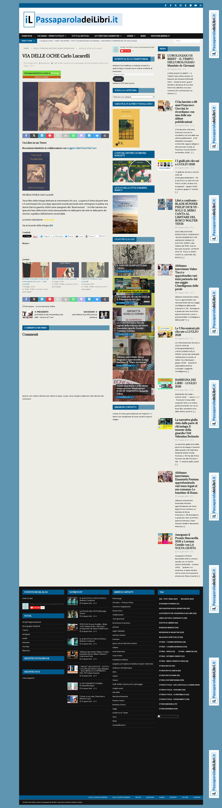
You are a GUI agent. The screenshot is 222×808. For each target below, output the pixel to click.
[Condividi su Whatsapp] (73, 135)
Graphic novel (118, 688)
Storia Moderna (168, 709)
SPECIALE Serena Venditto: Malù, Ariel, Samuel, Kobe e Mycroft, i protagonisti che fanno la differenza (94, 626)
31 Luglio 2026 (182, 390)
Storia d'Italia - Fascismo (172, 690)
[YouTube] (195, 5)
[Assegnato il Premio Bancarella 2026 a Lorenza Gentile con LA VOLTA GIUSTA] (165, 554)
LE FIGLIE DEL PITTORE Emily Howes (93, 612)
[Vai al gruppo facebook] (170, 5)
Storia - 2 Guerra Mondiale (173, 647)
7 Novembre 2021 (124, 397)
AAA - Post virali (168, 599)
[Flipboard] (200, 5)
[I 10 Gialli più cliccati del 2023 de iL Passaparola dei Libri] (134, 291)
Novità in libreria (168, 623)
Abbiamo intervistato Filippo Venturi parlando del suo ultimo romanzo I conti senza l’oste (94, 654)
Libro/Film (116, 692)
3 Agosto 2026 (183, 227)
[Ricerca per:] (187, 40)
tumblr (24, 638)
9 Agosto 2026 (175, 69)
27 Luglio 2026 (182, 551)
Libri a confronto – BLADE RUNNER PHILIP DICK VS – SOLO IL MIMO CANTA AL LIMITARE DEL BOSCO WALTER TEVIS (187, 212)
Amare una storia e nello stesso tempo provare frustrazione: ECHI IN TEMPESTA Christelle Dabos (132, 389)
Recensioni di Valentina (171, 632)
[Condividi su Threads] (105, 135)
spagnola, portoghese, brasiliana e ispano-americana (133, 663)
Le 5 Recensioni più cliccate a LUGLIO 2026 (187, 332)
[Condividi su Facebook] (26, 135)
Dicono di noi (117, 610)
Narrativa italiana (91, 63)
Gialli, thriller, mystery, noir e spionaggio (69, 63)
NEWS (163, 49)
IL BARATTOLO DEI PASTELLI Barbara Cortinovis (93, 599)
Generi (130, 36)
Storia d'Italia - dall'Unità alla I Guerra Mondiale (182, 685)
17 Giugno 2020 (123, 271)
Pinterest (26, 642)
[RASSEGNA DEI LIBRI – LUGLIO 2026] (165, 395)
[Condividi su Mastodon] (81, 135)
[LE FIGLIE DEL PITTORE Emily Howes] (72, 614)
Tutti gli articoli (80, 36)
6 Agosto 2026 (183, 125)
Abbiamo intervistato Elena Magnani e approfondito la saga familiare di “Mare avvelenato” (133, 360)
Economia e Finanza (169, 603)
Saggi (115, 708)
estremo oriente (119, 635)
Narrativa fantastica (120, 696)
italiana (115, 647)
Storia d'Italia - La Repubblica (174, 694)
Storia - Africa (167, 651)
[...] (175, 93)
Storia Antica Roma (169, 675)
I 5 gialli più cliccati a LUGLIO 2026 (187, 162)
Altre (114, 672)
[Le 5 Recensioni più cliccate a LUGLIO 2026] (165, 349)
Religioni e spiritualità (171, 637)
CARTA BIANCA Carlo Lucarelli (64, 278)
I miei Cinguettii (28, 678)
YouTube (25, 646)
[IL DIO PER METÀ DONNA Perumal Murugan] (72, 686)
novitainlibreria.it (160, 36)
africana (116, 627)
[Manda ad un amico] (58, 135)
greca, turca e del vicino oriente (125, 643)
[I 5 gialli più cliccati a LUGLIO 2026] (165, 175)
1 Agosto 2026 (182, 338)
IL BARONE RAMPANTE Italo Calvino (132, 267)
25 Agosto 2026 (87, 644)
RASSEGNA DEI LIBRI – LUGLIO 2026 (186, 383)
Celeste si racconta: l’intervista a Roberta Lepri (92, 697)
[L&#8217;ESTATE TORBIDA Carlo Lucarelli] (94, 270)
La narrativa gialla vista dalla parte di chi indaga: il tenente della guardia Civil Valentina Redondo (187, 428)
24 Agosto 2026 (87, 676)
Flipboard (26, 650)
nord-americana (119, 651)
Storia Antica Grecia (170, 670)
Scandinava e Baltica (120, 659)
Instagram (26, 634)
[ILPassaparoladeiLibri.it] (72, 31)
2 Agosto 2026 (183, 292)
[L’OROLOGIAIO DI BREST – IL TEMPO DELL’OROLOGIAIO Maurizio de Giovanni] (161, 74)
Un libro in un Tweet (120, 712)
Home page (27, 36)
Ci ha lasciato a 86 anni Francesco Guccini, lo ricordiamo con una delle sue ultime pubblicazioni (186, 112)
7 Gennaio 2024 (123, 303)
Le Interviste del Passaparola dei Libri (177, 613)
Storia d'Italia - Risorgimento (174, 699)
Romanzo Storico (119, 704)
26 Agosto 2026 (87, 603)
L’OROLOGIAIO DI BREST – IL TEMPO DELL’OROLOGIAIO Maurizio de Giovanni (181, 60)
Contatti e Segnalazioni (122, 606)
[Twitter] (175, 5)
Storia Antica (167, 666)
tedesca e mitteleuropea (122, 668)
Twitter (25, 630)
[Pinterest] (190, 5)
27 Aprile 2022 (123, 334)
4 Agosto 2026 (183, 167)
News (143, 36)
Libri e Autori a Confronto (173, 618)
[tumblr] (185, 5)
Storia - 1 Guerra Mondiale (172, 642)
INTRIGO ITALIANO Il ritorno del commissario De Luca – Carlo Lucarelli (35, 281)
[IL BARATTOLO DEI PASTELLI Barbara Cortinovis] (72, 601)
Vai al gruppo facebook (31, 626)
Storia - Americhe (187, 651)
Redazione (45, 63)
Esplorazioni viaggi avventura (174, 608)
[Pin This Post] (50, 135)
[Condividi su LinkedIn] (42, 135)
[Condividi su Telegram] (89, 135)
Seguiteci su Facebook (36, 658)
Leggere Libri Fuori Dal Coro (81, 148)
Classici (115, 680)
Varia (114, 717)
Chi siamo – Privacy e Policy (50, 36)
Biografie (187, 599)
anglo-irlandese (119, 631)
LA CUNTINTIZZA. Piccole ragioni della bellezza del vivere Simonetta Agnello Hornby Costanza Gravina (132, 326)
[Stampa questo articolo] (66, 135)
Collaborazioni (118, 614)
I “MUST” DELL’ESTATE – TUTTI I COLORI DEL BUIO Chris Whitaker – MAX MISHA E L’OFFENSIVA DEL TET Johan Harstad (94, 669)
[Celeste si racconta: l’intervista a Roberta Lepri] (72, 699)
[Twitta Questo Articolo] (34, 135)
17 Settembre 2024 (124, 366)
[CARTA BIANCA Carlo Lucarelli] (65, 270)
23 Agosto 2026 (87, 701)
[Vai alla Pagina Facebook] (165, 5)
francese (116, 639)
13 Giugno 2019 (31, 63)
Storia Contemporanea (171, 680)
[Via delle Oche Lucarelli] (65, 129)
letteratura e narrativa (106, 36)
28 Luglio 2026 (183, 496)
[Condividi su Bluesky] (97, 135)
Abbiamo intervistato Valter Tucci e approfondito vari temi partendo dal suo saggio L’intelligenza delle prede (186, 277)
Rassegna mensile (168, 627)
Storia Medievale (168, 704)
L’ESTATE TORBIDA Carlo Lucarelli (91, 280)
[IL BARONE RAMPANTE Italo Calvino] (134, 260)
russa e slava (117, 655)
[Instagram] (180, 5)
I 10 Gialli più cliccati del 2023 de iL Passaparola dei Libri (133, 298)
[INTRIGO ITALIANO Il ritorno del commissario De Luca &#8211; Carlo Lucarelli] (35, 270)
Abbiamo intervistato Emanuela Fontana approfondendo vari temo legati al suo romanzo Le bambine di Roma (187, 482)
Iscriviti (118, 78)
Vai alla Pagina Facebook (31, 622)
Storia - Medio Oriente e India (173, 661)
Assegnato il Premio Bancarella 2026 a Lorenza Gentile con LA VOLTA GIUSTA (186, 541)
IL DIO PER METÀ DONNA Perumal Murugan (91, 684)
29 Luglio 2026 (183, 440)
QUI (51, 225)
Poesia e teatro (119, 700)
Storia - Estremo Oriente (171, 656)
